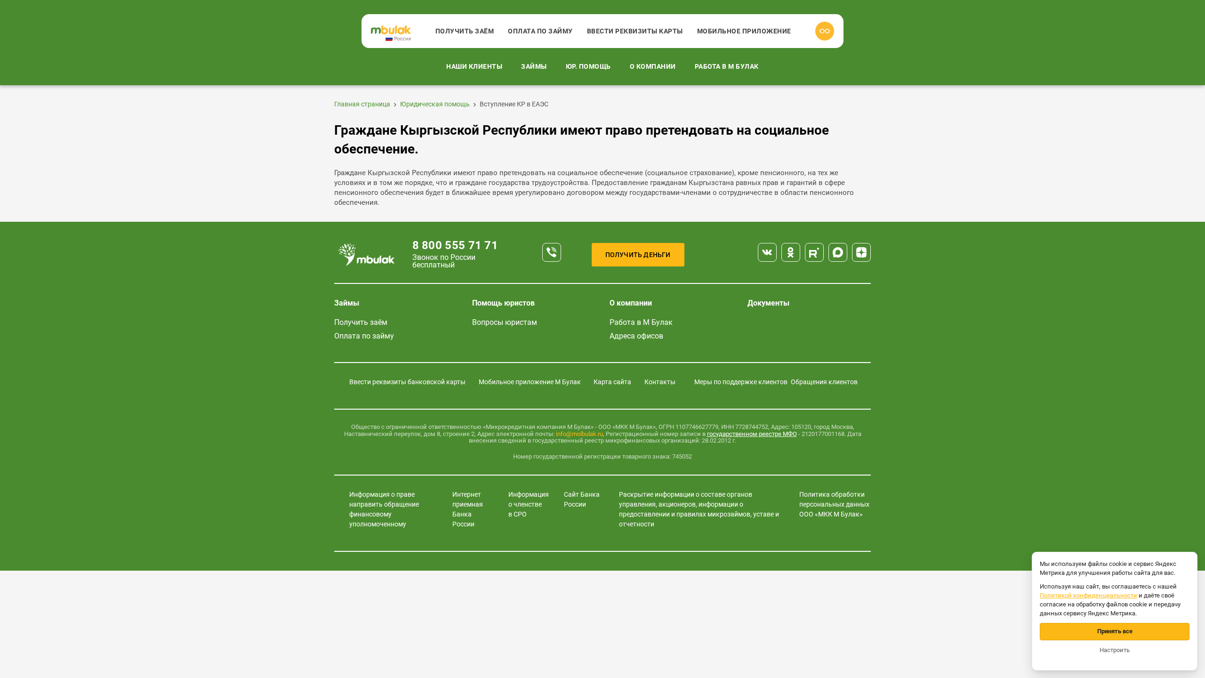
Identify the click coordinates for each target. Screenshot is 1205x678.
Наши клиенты (474, 66)
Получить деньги (638, 254)
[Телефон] (551, 252)
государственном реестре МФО (752, 433)
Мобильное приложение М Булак (530, 382)
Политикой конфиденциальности (1088, 595)
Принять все (1115, 631)
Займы (534, 66)
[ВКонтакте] (767, 252)
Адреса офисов (636, 335)
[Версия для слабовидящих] (824, 31)
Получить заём (464, 31)
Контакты (659, 382)
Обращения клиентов (824, 382)
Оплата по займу (540, 31)
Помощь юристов (503, 303)
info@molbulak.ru (579, 433)
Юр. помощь (588, 66)
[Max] (837, 252)
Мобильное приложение (744, 31)
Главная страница (362, 104)
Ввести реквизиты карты (635, 31)
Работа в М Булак (727, 66)
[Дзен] (861, 252)
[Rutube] (814, 252)
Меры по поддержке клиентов (740, 382)
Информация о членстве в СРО (528, 504)
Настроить (1115, 650)
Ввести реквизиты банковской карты (407, 382)
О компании (653, 66)
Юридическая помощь (435, 104)
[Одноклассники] (790, 252)
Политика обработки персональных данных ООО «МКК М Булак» (834, 504)
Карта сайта (612, 382)
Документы (768, 303)
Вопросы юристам (504, 322)
